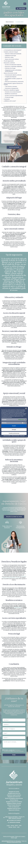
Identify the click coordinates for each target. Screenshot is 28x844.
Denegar (14, 429)
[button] (26, 408)
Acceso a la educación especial (13, 64)
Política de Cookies (7, 435)
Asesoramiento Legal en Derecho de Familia (13, 84)
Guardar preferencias (14, 433)
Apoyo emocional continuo (12, 59)
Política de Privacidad (15, 435)
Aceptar (14, 426)
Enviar (14, 755)
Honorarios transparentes (11, 88)
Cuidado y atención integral (11, 52)
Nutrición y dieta (9, 57)
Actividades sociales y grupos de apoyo (13, 79)
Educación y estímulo (9, 62)
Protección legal (9, 97)
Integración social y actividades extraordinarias (13, 71)
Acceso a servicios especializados (14, 95)
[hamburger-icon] (24, 3)
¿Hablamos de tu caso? (10, 101)
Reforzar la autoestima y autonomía (14, 81)
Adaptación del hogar (10, 55)
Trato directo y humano (11, 86)
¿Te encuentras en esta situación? (12, 50)
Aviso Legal (22, 435)
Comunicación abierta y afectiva (13, 75)
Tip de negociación (9, 61)
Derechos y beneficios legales (11, 90)
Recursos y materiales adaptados (13, 66)
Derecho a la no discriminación (13, 92)
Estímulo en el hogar (10, 68)
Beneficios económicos (11, 93)
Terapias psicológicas (10, 76)
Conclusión (7, 99)
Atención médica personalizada (13, 53)
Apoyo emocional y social (10, 73)
